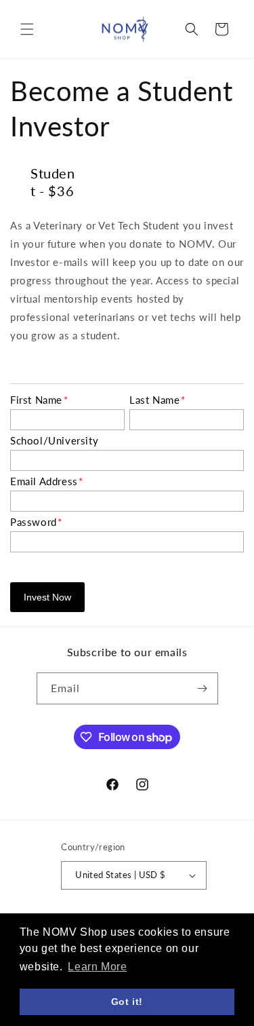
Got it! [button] (127, 1001)
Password (36, 522)
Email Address (46, 481)
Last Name (157, 400)
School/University (54, 440)
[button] (27, 29)
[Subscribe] (202, 688)
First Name (39, 400)
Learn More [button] (97, 966)
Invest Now (47, 597)
